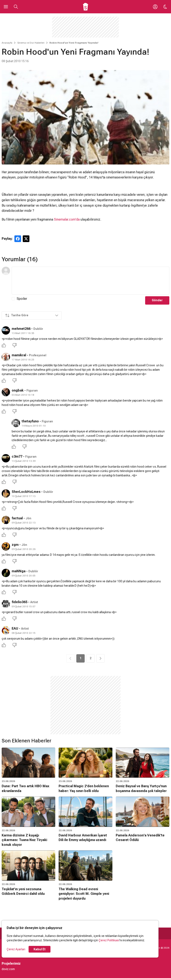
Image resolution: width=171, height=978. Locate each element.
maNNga (18, 571)
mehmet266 (21, 329)
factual (17, 518)
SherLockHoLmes (26, 492)
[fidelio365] (6, 604)
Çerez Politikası (109, 940)
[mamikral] (6, 357)
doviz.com (8, 969)
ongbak (18, 390)
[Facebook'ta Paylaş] (17, 238)
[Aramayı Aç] (16, 7)
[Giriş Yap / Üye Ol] (155, 7)
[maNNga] (6, 573)
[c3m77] (6, 458)
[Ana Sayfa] (85, 7)
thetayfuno (30, 421)
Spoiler (22, 299)
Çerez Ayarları (16, 949)
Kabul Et (39, 949)
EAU (15, 628)
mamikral (19, 355)
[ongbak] (6, 392)
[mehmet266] (6, 330)
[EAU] (6, 630)
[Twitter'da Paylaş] (26, 238)
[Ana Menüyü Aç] (6, 7)
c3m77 (17, 456)
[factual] (6, 520)
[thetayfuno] (16, 423)
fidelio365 (19, 602)
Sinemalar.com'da (67, 219)
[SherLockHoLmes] (6, 493)
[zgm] (6, 546)
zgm (15, 545)
